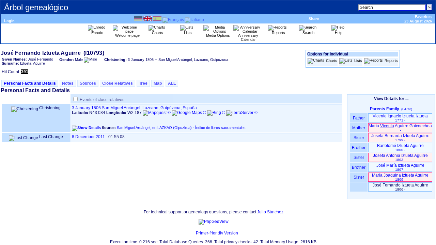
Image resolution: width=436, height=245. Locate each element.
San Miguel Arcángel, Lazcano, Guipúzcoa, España (149, 107)
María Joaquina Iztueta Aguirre (400, 177)
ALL (172, 83)
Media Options (218, 35)
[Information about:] (192, 233)
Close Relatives (117, 83)
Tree (143, 83)
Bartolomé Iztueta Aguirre (400, 147)
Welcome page (127, 35)
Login (9, 21)
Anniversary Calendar (248, 37)
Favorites (423, 17)
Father (359, 118)
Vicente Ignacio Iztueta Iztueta (400, 118)
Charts (331, 61)
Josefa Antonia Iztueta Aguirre (400, 157)
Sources (88, 83)
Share (314, 19)
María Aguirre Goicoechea (400, 128)
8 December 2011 (88, 136)
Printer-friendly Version (217, 233)
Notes (68, 83)
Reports (391, 61)
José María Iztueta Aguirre (400, 167)
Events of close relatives (102, 99)
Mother (358, 128)
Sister (359, 137)
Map (158, 83)
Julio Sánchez (270, 212)
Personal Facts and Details (30, 83)
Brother (358, 147)
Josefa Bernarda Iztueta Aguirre (400, 137)
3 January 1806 (86, 107)
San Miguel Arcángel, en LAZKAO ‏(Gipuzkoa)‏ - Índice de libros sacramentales (181, 128)
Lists (358, 61)
